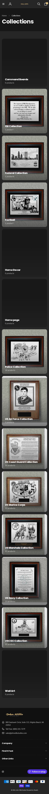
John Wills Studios (21, 790)
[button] (3, 4)
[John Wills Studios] (14, 716)
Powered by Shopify (32, 790)
